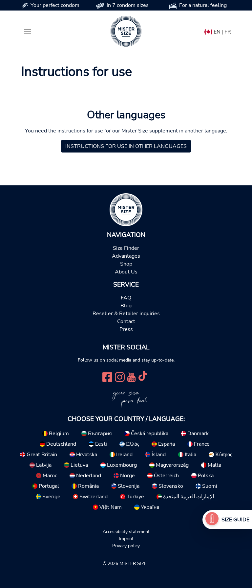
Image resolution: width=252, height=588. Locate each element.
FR (227, 31)
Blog (126, 305)
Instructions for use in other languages (126, 146)
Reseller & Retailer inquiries (126, 313)
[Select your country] (208, 30)
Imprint (126, 538)
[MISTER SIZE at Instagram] (120, 376)
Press (126, 329)
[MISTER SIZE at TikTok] (142, 376)
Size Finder (126, 248)
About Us (126, 271)
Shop (126, 264)
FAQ (126, 297)
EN (217, 31)
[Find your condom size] (211, 519)
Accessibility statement (126, 531)
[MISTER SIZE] (126, 209)
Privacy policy (126, 545)
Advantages (126, 256)
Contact (126, 321)
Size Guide (235, 519)
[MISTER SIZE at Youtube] (131, 376)
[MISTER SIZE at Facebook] (107, 376)
